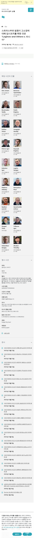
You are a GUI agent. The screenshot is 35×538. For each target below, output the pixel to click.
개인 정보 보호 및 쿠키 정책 (11, 527)
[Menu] (31, 10)
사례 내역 (7, 333)
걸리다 (17, 534)
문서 (6, 26)
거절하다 (27, 534)
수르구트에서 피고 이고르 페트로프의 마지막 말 (18, 440)
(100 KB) (12, 64)
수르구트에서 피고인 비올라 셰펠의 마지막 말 (17, 418)
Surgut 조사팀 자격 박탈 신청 (13, 492)
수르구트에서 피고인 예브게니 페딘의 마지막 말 (18, 478)
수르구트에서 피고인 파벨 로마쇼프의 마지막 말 (18, 348)
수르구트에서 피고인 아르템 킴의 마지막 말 (16, 463)
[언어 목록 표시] (27, 2)
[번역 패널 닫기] (31, 2)
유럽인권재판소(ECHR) (10, 48)
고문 (21, 48)
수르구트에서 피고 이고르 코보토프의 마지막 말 (18, 403)
